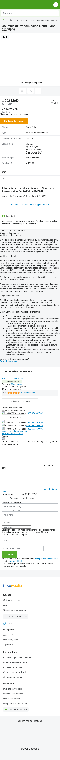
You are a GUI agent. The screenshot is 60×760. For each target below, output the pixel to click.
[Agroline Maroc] (18, 4)
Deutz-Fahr (31, 127)
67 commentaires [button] (28, 393)
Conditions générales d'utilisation (18, 657)
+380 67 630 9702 (34, 413)
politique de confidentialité (46, 559)
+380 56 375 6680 (34, 425)
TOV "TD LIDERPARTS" (13, 378)
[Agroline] (11, 20)
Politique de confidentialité (15, 662)
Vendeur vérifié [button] (13, 381)
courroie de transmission (37, 132)
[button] (56, 4)
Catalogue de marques (13, 677)
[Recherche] (56, 13)
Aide (5, 605)
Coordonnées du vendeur (14, 610)
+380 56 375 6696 (34, 429)
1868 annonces (18, 384)
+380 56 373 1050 (34, 422)
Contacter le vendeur (14, 121)
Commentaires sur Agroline (15, 672)
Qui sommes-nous (11, 600)
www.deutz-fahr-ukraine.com (15, 431)
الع (4, 623)
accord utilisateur (17, 561)
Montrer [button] (22, 413)
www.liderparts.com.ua (12, 433)
